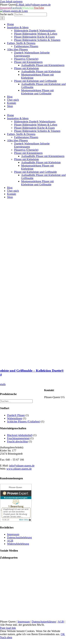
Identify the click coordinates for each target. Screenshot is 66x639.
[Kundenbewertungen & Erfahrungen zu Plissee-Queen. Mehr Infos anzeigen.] (16, 520)
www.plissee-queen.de (19, 468)
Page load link (8, 627)
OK (63, 634)
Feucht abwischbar (17, 441)
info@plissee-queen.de (21, 465)
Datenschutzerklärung (44, 621)
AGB (61, 621)
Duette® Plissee (16, 415)
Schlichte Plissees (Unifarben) (23, 421)
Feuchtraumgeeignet (18, 438)
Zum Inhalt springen (11, 1)
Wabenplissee (14, 418)
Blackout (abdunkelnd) (20, 435)
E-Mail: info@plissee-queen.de (33, 4)
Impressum (24, 621)
